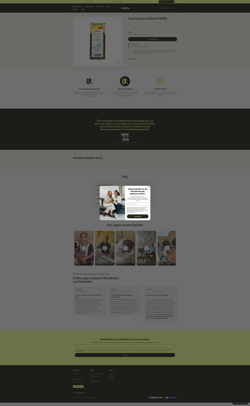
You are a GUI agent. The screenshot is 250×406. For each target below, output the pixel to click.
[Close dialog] (149, 187)
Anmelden (138, 216)
